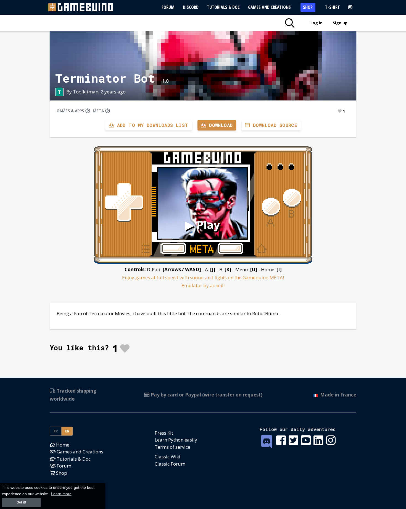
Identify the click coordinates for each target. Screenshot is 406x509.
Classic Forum (170, 464)
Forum (168, 7)
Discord (191, 7)
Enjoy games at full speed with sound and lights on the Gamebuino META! (203, 277)
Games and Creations (269, 7)
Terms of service (172, 447)
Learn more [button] (61, 494)
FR (56, 431)
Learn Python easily (176, 440)
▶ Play (202, 224)
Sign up (340, 22)
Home (62, 445)
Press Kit (164, 433)
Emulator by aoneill (203, 285)
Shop (308, 7)
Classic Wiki (167, 456)
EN (67, 431)
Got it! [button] (21, 502)
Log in (316, 22)
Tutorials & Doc (223, 7)
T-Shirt (332, 7)
